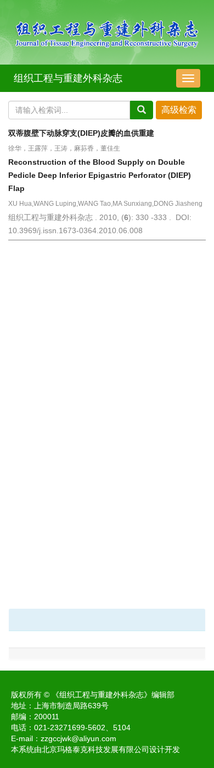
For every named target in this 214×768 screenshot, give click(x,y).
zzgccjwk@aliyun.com (78, 738)
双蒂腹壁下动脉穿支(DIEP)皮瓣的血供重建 (81, 133)
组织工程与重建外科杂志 (68, 78)
